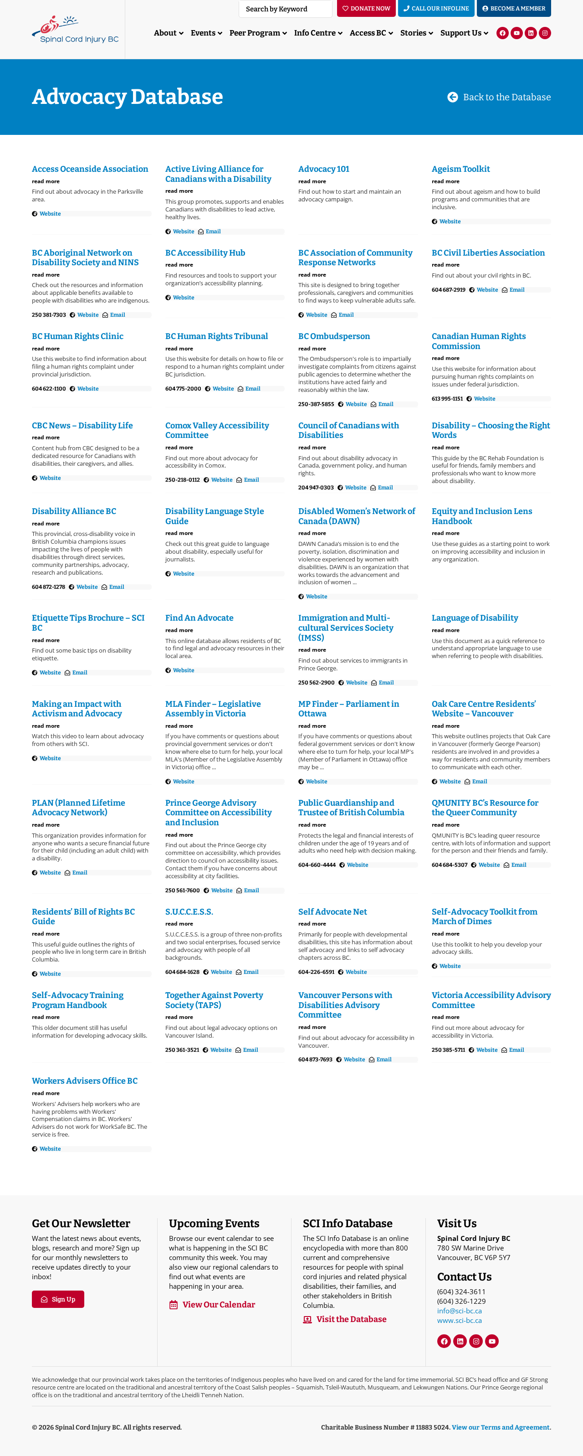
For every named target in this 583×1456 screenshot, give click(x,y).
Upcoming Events (214, 1223)
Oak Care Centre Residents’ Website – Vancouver (484, 709)
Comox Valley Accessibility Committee (217, 431)
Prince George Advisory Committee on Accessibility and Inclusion (218, 813)
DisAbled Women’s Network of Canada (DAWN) (356, 516)
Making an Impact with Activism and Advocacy (77, 709)
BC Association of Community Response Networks (355, 258)
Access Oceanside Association (90, 169)
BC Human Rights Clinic (77, 336)
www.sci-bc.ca (459, 1320)
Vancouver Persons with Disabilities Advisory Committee (345, 1005)
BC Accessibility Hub (205, 253)
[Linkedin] (531, 33)
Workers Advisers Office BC (85, 1081)
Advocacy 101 (323, 169)
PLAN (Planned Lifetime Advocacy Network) (78, 808)
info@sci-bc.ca (459, 1310)
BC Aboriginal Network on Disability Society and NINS (85, 258)
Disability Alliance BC (74, 511)
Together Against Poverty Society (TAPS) (214, 1000)
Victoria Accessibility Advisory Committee (491, 1000)
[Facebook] (502, 33)
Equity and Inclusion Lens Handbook (482, 516)
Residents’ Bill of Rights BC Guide (83, 917)
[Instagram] (545, 33)
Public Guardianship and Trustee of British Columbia (351, 808)
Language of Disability (475, 618)
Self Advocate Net (332, 912)
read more (46, 181)
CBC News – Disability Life (82, 426)
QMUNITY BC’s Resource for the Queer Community (485, 808)
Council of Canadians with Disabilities (348, 431)
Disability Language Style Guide (214, 516)
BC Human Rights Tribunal (216, 336)
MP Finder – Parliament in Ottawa (348, 709)
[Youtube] (517, 33)
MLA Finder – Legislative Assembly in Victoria (213, 709)
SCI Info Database (348, 1223)
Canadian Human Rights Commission (479, 341)
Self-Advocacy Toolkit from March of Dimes (484, 917)
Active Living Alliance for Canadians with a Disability (218, 174)
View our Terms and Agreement (501, 1427)
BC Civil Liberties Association (488, 253)
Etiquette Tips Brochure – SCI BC (88, 623)
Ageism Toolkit (461, 169)
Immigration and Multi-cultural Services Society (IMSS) (346, 628)
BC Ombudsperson (334, 336)
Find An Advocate (199, 618)
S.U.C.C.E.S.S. (189, 912)
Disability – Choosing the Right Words (491, 431)
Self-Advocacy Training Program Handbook (77, 1000)
